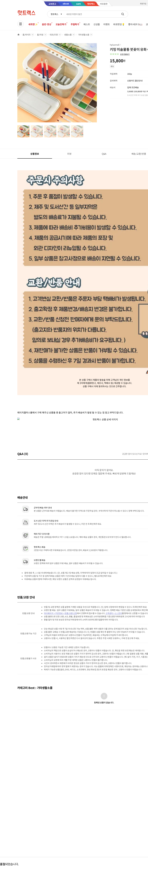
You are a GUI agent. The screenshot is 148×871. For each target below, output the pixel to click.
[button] (120, 54)
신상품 (97, 24)
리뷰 (69, 153)
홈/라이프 (27, 34)
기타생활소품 (83, 34)
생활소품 (68, 34)
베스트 (87, 24)
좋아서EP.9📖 (135, 24)
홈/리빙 (40, 34)
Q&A (104, 153)
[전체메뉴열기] (20, 24)
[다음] (98, 84)
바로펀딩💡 (119, 24)
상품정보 (34, 153)
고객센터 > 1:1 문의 (114, 613)
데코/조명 (54, 34)
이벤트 (106, 24)
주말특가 (75, 24)
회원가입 (143, 3)
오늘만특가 (61, 24)
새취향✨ (33, 24)
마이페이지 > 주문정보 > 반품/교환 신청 (60, 613)
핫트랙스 (54, 14)
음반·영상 (46, 24)
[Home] (18, 34)
